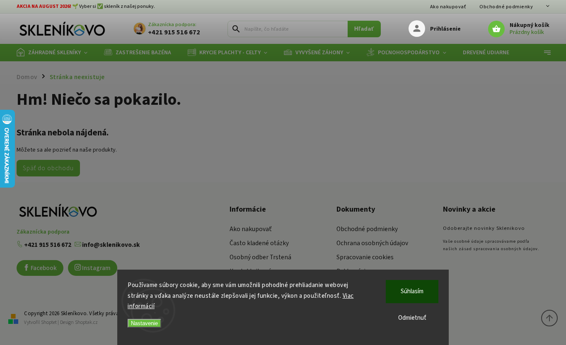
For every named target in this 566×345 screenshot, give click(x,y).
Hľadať (364, 29)
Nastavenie (144, 323)
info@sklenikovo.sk (110, 244)
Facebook (43, 268)
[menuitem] (56, 52)
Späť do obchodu (48, 168)
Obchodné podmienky (506, 6)
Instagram (96, 268)
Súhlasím (412, 291)
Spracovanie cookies (365, 257)
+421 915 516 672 (47, 244)
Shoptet (49, 322)
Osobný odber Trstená (260, 257)
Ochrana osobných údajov (372, 243)
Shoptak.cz (86, 322)
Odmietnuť (412, 318)
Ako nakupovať (448, 6)
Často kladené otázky (259, 243)
